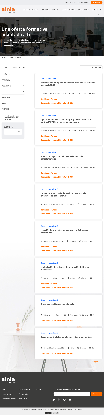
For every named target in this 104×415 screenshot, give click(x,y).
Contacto (96, 10)
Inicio (5, 57)
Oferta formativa (8, 394)
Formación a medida (49, 10)
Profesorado (83, 10)
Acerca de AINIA (70, 2)
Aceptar (48, 413)
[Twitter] (53, 399)
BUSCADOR (8, 127)
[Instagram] (64, 399)
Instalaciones (83, 2)
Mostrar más (95, 362)
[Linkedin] (59, 399)
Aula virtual (96, 2)
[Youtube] (70, 399)
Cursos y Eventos (30, 10)
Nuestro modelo (68, 10)
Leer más (55, 413)
